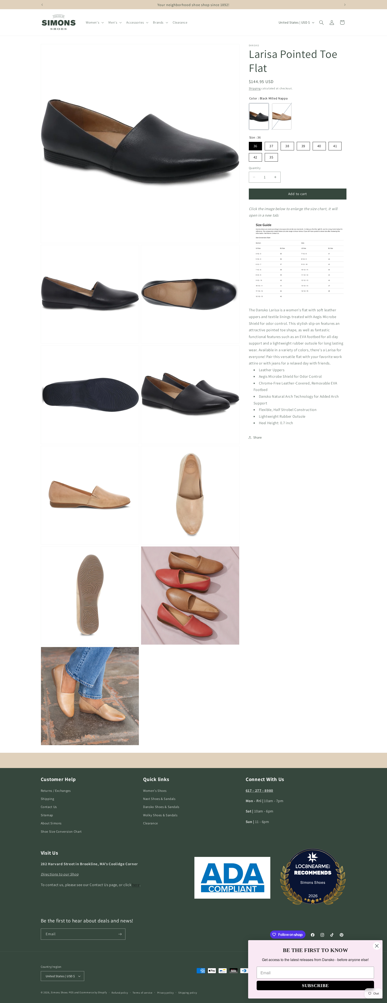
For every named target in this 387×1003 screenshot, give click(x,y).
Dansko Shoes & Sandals (161, 807)
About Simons (51, 823)
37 (271, 146)
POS (71, 992)
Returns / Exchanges (56, 790)
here (136, 884)
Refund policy (120, 992)
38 (287, 146)
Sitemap (47, 815)
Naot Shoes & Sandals (159, 799)
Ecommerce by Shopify (93, 992)
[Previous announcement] (42, 4)
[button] (94, 22)
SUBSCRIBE (315, 985)
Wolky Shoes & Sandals (160, 815)
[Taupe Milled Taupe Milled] (282, 116)
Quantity (254, 168)
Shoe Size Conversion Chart (61, 831)
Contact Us (49, 807)
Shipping (255, 88)
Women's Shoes (154, 790)
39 (303, 146)
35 (271, 157)
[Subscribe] (120, 933)
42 (255, 157)
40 (319, 146)
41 (335, 146)
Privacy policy (165, 992)
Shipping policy (187, 992)
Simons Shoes (312, 882)
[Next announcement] (345, 4)
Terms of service (143, 992)
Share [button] (257, 437)
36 (255, 146)
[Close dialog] (377, 946)
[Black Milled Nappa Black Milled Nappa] (259, 116)
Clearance (150, 823)
